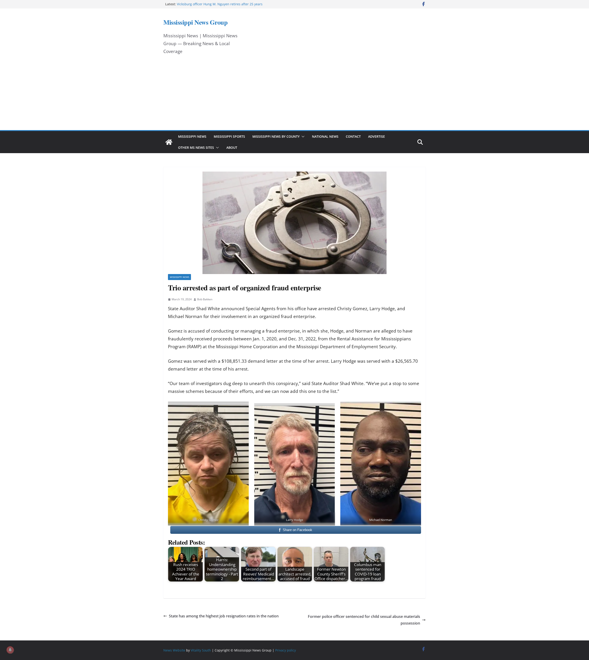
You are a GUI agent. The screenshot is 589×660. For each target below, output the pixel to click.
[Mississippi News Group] (168, 142)
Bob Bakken (204, 299)
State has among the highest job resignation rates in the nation (224, 616)
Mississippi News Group (195, 22)
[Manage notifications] (10, 650)
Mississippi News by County (276, 136)
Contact (353, 136)
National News (325, 136)
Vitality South (201, 650)
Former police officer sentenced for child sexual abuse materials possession (364, 620)
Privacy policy (285, 650)
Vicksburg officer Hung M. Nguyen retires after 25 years (220, 4)
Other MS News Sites (196, 147)
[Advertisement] (294, 95)
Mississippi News (192, 136)
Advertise (376, 136)
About (231, 147)
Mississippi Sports (229, 136)
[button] (302, 136)
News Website (174, 650)
